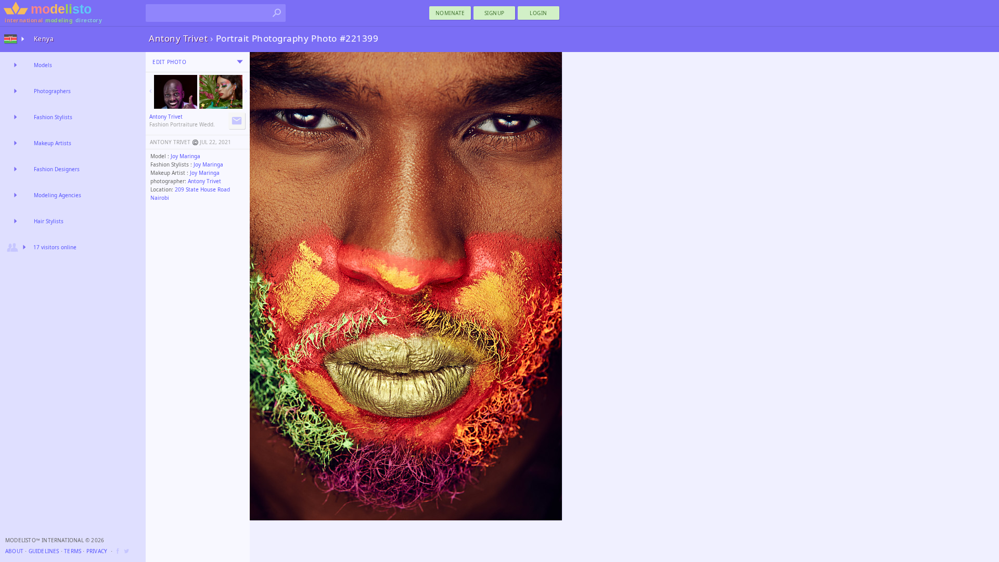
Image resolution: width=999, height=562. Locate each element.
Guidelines (44, 551)
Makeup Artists (52, 143)
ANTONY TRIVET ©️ (174, 142)
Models (43, 65)
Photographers (52, 91)
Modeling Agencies (57, 195)
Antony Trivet (204, 181)
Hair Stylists (48, 221)
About (14, 551)
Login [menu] (538, 13)
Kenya (44, 38)
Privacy (96, 551)
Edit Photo (169, 62)
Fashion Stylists (53, 117)
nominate (450, 13)
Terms (72, 551)
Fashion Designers (57, 169)
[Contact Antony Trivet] (236, 120)
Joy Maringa (185, 156)
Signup (494, 13)
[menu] (240, 62)
